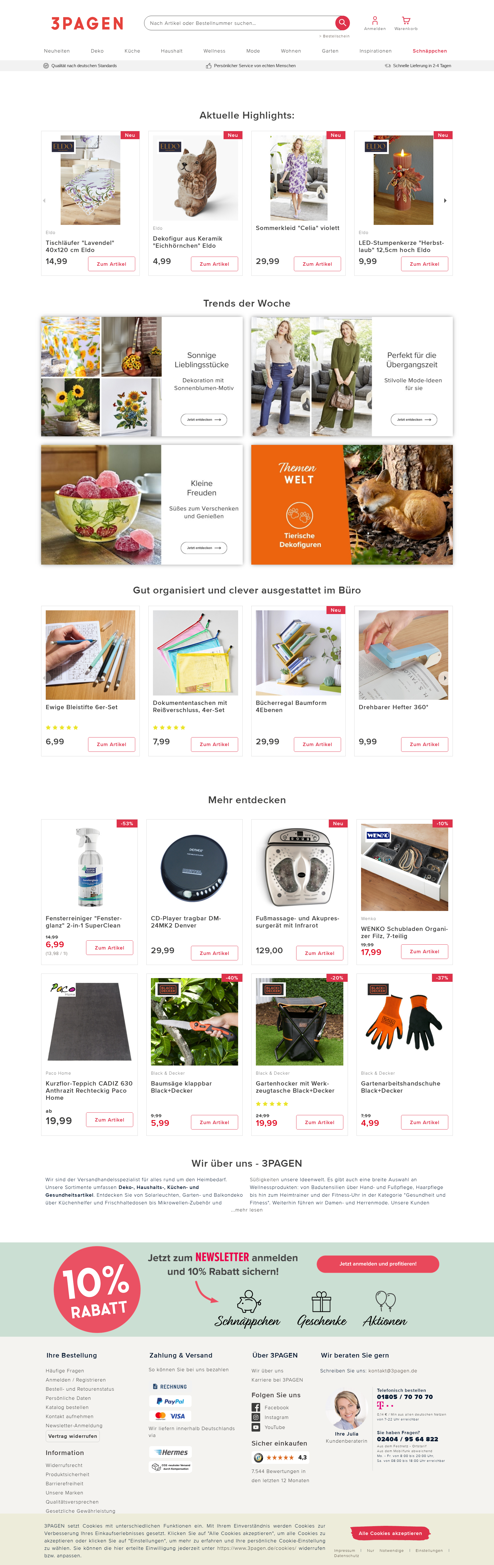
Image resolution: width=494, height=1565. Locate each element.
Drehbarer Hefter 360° (394, 707)
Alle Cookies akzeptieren (390, 1533)
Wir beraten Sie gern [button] (355, 1355)
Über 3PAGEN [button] (275, 1355)
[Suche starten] (342, 23)
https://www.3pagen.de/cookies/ (256, 1548)
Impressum (344, 1550)
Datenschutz (346, 1555)
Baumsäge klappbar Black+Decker (181, 1087)
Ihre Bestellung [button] (72, 1355)
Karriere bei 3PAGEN (277, 1380)
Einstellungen (429, 1550)
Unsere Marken (64, 1493)
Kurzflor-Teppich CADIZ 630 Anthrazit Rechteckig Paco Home (89, 1091)
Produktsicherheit (67, 1474)
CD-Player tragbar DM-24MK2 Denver (186, 922)
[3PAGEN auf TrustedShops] (281, 1457)
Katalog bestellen (67, 1407)
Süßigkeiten (264, 1179)
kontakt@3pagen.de (392, 1371)
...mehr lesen (247, 1210)
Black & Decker (168, 1073)
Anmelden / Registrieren (76, 1380)
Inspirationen (376, 51)
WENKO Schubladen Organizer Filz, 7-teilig (404, 932)
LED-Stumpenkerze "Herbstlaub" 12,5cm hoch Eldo (401, 246)
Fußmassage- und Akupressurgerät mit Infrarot (297, 922)
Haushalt (172, 51)
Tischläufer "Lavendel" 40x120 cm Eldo (80, 246)
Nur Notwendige (385, 1550)
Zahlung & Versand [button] (181, 1355)
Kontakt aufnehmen (70, 1416)
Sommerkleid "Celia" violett (298, 228)
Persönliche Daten (68, 1398)
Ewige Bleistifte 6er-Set (82, 707)
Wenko (368, 919)
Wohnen (291, 51)
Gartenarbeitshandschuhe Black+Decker (401, 1087)
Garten (330, 51)
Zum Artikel (111, 264)
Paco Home (58, 1073)
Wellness (215, 51)
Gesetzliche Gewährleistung (80, 1511)
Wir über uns (268, 1371)
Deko (97, 51)
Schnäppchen (430, 51)
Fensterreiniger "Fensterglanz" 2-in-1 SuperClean (84, 922)
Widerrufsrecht (64, 1465)
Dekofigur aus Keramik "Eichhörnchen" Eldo (188, 242)
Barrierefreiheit (64, 1483)
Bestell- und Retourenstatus (80, 1389)
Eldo (158, 228)
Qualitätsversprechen (72, 1502)
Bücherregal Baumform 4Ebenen (291, 706)
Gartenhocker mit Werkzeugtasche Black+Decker (295, 1087)
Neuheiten (57, 51)
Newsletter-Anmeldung (74, 1425)
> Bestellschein (334, 36)
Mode (253, 51)
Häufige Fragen (65, 1371)
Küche (132, 51)
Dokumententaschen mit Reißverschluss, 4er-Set (190, 706)
